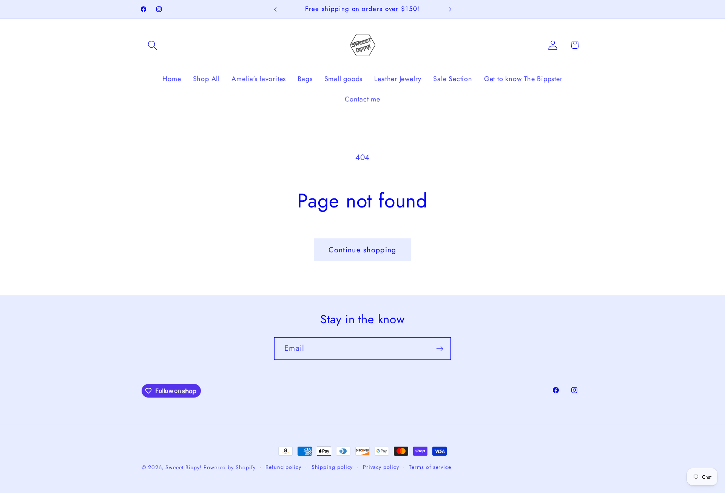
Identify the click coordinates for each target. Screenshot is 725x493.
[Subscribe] (439, 348)
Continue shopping (362, 249)
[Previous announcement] (275, 9)
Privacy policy (381, 467)
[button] (152, 45)
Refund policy (283, 467)
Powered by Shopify (229, 467)
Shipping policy (332, 467)
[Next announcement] (450, 9)
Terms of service (430, 467)
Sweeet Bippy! (184, 467)
